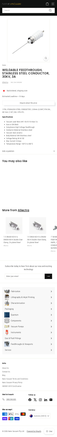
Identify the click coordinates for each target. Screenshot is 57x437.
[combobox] (28, 10)
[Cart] (47, 4)
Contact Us (6, 372)
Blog (3, 375)
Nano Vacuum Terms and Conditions (15, 379)
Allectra (5, 82)
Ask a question (8, 151)
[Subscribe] (48, 276)
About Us (5, 368)
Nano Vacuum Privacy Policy (12, 382)
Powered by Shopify (34, 431)
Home (4, 65)
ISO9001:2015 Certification (11, 386)
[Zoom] (45, 58)
